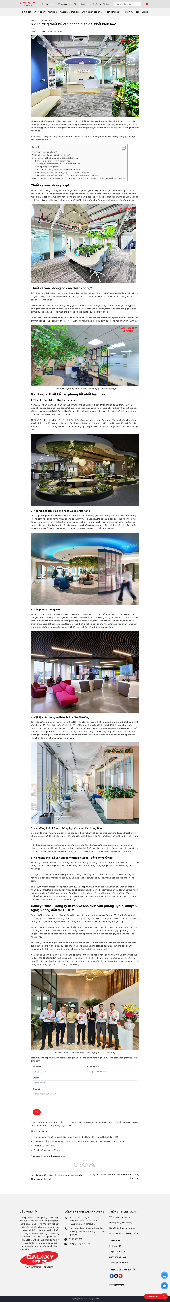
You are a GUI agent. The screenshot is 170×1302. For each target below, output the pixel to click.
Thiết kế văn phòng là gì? (44, 152)
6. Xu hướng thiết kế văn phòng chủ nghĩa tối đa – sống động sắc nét (66, 175)
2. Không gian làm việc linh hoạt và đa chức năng (57, 164)
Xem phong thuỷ (117, 1257)
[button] (122, 147)
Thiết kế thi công (113, 12)
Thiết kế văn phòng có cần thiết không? (51, 155)
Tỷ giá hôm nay (49, 4)
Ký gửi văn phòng (132, 12)
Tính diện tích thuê (102, 4)
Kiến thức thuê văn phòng (42, 20)
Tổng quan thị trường (120, 1217)
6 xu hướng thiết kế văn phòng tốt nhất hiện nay (55, 158)
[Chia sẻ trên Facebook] (76, 1165)
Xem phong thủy (83, 4)
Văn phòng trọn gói (69, 12)
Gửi (37, 1112)
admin (59, 31)
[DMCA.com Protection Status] (116, 1285)
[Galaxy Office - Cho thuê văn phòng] (28, 3)
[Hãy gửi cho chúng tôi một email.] (116, 1276)
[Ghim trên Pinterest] (89, 1165)
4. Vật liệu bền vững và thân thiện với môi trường (57, 169)
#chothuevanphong (55, 1156)
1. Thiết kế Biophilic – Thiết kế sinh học (52, 161)
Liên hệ (145, 12)
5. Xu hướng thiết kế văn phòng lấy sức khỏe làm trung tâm (62, 172)
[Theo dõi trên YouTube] (120, 1276)
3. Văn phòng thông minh (47, 167)
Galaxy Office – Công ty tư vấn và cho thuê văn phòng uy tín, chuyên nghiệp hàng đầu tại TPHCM (78, 178)
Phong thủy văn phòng (120, 1222)
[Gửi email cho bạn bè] (85, 1165)
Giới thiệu (26, 12)
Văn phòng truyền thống (45, 12)
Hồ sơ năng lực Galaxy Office (123, 1233)
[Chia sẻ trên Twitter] (81, 1165)
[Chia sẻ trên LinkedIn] (94, 1165)
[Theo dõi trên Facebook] (112, 1276)
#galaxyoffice (38, 1156)
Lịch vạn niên (65, 4)
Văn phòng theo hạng (92, 12)
